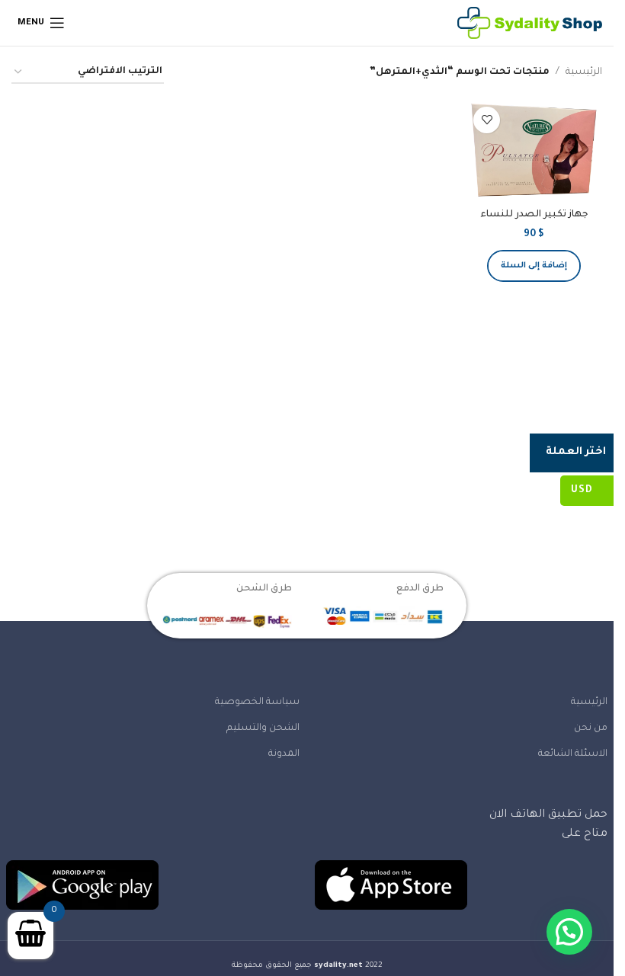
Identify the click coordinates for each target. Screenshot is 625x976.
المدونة (284, 754)
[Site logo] (529, 23)
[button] (534, 266)
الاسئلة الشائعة (572, 754)
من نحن (590, 728)
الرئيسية (584, 72)
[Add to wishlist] (486, 120)
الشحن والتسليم (263, 728)
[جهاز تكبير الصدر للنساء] (534, 150)
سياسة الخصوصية (257, 702)
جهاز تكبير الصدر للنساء (534, 215)
